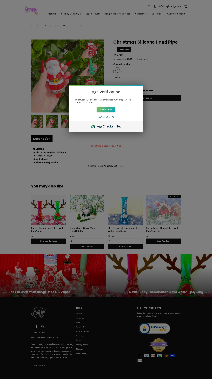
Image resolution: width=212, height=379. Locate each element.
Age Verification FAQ (106, 117)
